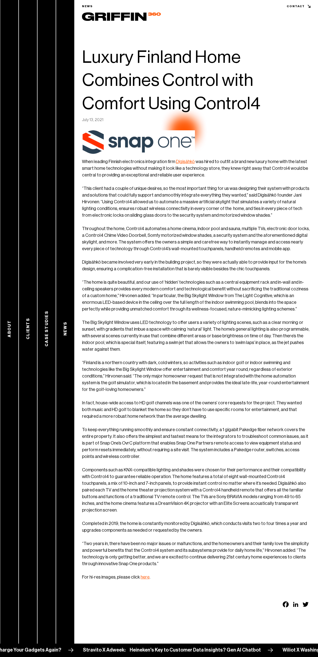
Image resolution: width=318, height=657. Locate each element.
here (145, 577)
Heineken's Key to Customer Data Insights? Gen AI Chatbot (180, 650)
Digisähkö (185, 161)
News (87, 6)
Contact (296, 6)
